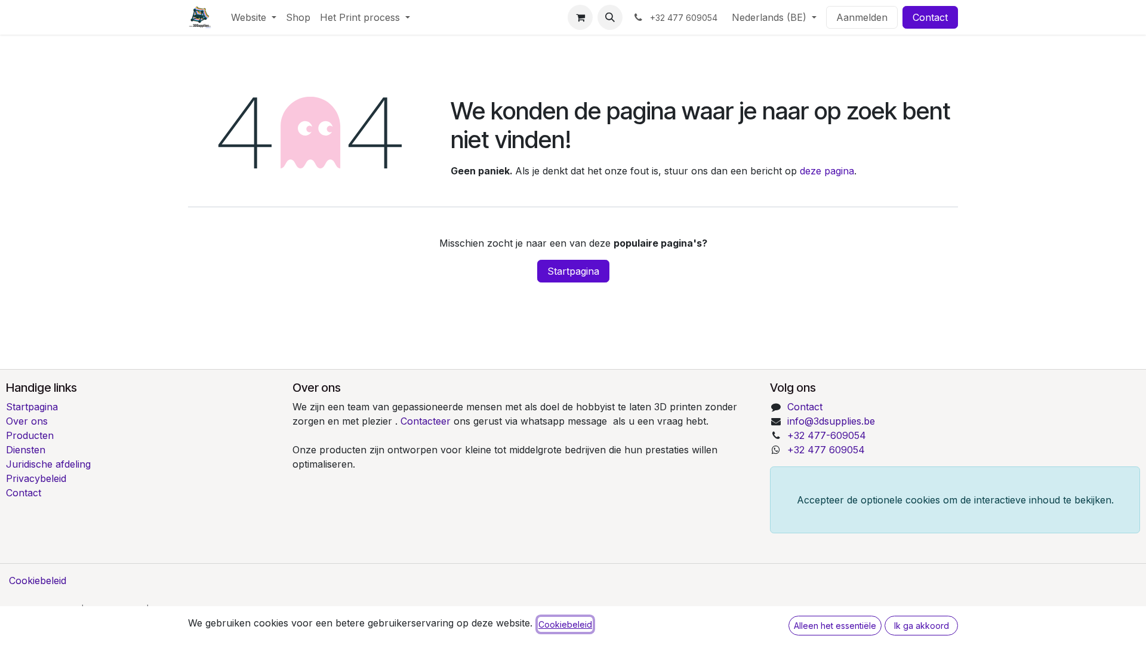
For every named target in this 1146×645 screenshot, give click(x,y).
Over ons (27, 421)
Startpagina (573, 271)
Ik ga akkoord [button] (921, 626)
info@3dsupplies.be (831, 421)
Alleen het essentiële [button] (835, 626)
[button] (610, 17)
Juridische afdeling (48, 464)
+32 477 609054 (826, 450)
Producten (30, 435)
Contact (930, 17)
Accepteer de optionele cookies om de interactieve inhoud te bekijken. (955, 500)
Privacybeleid (36, 478)
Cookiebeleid (37, 580)
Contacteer (427, 421)
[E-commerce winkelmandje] (580, 17)
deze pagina (827, 171)
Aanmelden (862, 17)
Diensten (25, 450)
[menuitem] (253, 17)
